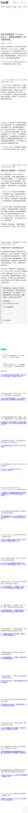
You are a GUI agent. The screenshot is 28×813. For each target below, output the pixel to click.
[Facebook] (14, 2)
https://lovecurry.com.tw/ (11, 303)
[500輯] (4, 2)
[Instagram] (17, 2)
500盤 (14, 7)
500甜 (19, 7)
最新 (2, 7)
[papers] (20, 2)
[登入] (22, 2)
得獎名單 (8, 7)
